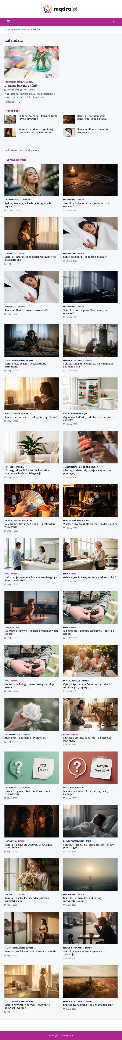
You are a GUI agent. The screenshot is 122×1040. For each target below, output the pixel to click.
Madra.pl (69, 1035)
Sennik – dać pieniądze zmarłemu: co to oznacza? (92, 117)
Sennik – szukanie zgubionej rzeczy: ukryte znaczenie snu (36, 131)
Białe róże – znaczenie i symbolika (25, 737)
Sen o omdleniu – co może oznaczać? (85, 256)
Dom (65, 413)
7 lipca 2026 (71, 851)
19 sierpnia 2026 (14, 210)
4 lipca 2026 (12, 1011)
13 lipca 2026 (71, 528)
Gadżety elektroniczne (74, 467)
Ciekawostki (10, 82)
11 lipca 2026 (12, 637)
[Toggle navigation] (8, 22)
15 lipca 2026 (12, 477)
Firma (6, 574)
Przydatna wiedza (25, 82)
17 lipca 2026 (12, 370)
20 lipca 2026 (71, 210)
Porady (14, 574)
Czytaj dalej (10, 102)
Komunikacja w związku (74, 841)
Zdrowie (80, 200)
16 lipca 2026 (12, 421)
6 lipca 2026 (71, 904)
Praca (65, 788)
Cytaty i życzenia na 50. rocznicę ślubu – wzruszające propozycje (86, 686)
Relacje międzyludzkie (14, 360)
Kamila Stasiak (29, 89)
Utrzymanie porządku (78, 413)
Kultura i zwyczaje (13, 200)
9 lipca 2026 (71, 744)
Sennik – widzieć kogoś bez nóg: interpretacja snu (82, 899)
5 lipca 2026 (12, 955)
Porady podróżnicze (23, 520)
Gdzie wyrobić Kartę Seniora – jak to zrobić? (89, 577)
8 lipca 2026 (71, 798)
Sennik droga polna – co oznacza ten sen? (88, 1004)
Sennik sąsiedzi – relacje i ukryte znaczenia (30, 951)
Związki (29, 360)
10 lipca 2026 (71, 691)
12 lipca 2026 (12, 584)
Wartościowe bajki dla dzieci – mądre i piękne (90, 524)
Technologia (92, 467)
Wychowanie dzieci (80, 520)
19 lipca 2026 (12, 263)
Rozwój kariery (77, 788)
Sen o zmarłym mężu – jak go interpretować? (31, 417)
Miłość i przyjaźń (12, 413)
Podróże (27, 200)
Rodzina (67, 520)
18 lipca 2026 (12, 314)
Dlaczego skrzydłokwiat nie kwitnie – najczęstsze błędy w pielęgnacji (27, 472)
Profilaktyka (69, 200)
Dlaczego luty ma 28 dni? (20, 85)
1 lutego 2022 (13, 89)
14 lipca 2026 (71, 477)
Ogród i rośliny (17, 467)
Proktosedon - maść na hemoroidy (22, 150)
